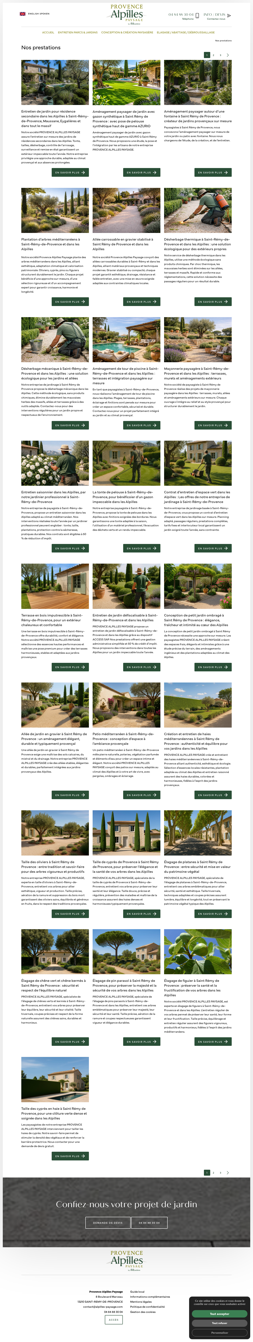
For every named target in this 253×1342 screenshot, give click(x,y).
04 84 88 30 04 (149, 1222)
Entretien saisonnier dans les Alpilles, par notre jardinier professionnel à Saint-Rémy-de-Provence (53, 496)
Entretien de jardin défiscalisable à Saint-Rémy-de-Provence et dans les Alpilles (125, 617)
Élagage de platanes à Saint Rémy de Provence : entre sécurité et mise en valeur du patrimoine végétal (197, 866)
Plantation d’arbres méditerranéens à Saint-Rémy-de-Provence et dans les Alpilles (50, 244)
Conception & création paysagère (127, 32)
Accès (114, 1319)
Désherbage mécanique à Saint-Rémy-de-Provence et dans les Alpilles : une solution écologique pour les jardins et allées (54, 373)
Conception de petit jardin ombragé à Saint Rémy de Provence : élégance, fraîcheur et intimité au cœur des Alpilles (196, 620)
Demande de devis (108, 1222)
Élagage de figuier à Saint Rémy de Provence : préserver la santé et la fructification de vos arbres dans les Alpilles (192, 987)
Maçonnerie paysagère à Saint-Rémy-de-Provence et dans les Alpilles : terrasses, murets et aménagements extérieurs (196, 373)
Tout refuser (219, 1323)
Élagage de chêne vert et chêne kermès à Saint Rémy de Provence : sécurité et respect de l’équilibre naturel (53, 985)
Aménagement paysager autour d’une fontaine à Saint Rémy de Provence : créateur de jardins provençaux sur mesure (198, 116)
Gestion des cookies (143, 1312)
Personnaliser (219, 1332)
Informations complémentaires (150, 1296)
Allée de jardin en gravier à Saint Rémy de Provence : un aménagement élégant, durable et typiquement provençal (54, 738)
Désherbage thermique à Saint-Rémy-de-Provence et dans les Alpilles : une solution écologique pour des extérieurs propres (197, 244)
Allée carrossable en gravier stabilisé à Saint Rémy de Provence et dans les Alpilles (123, 244)
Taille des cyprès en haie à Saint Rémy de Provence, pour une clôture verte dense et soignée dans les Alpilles (54, 1113)
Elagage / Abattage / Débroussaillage (186, 32)
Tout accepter (219, 1314)
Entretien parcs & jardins (78, 32)
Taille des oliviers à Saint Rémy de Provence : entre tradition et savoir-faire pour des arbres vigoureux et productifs (52, 866)
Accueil (48, 32)
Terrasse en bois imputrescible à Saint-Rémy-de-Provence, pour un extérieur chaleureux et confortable (52, 620)
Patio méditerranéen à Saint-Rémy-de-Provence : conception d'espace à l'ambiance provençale (123, 738)
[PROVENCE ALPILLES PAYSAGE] (126, 15)
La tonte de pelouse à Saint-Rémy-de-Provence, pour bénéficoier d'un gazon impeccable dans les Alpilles (123, 496)
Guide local (137, 1291)
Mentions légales (141, 1301)
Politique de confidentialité (147, 1306)
